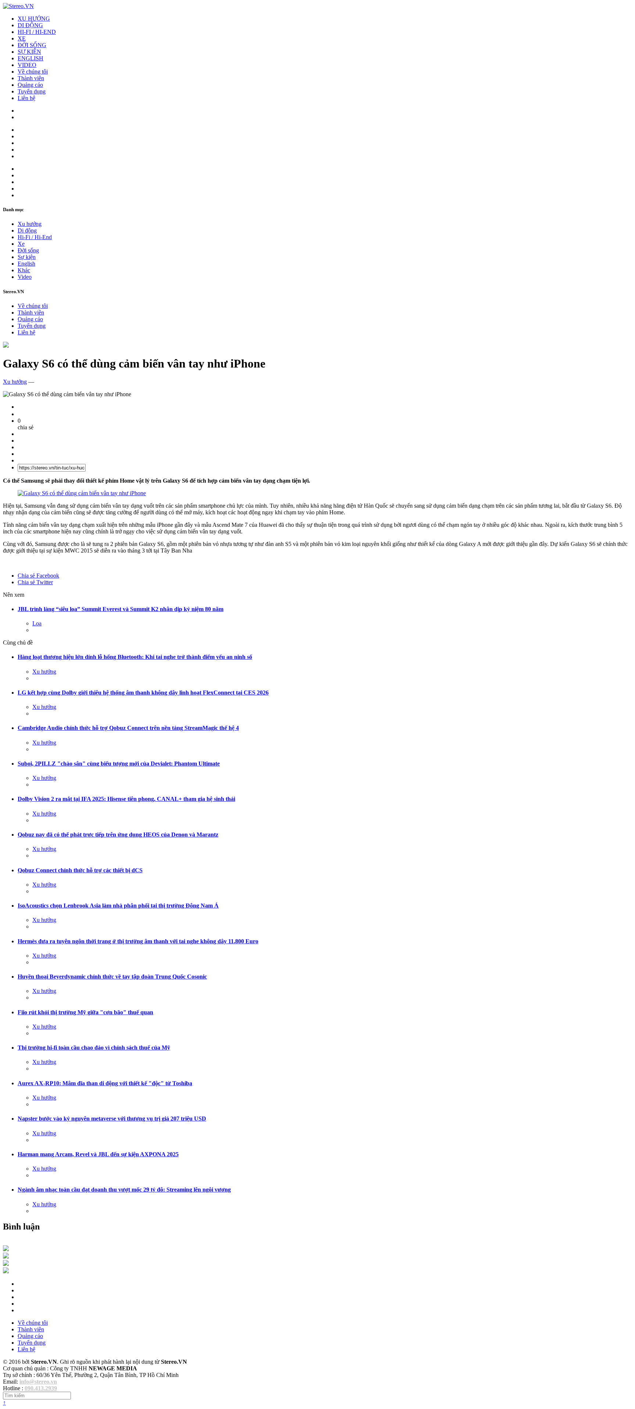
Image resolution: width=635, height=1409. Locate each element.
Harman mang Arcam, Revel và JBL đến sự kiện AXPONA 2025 (98, 1154)
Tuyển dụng (32, 91)
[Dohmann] (6, 1249)
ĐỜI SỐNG (32, 45)
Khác (24, 270)
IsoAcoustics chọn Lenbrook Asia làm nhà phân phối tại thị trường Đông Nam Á (118, 905)
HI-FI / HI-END (37, 32)
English (26, 263)
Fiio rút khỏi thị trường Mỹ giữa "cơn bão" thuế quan (85, 1012)
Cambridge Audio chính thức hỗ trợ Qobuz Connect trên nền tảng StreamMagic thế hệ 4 (128, 728)
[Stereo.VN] (18, 6)
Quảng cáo (30, 85)
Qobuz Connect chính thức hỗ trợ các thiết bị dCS (80, 870)
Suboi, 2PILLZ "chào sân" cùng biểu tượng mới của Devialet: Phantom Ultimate (119, 763)
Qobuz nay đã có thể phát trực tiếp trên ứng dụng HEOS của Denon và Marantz (118, 834)
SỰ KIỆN (29, 52)
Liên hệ (26, 98)
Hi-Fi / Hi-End (35, 237)
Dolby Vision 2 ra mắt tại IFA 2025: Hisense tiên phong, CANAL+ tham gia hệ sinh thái (126, 799)
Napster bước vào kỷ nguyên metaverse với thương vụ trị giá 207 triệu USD (112, 1118)
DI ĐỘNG (30, 25)
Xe (21, 244)
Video (25, 277)
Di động (27, 230)
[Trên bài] (6, 346)
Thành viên (31, 78)
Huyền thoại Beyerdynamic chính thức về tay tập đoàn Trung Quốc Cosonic (112, 976)
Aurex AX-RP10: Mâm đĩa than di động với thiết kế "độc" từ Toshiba (105, 1083)
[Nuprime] (6, 1264)
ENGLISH (30, 58)
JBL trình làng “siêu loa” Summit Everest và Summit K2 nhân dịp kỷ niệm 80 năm (120, 609)
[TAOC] (6, 1271)
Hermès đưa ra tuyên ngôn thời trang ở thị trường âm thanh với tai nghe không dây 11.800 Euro (138, 941)
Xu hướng (30, 224)
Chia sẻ (38, 575)
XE (22, 38)
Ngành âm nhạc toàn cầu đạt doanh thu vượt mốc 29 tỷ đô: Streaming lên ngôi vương (124, 1189)
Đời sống (28, 250)
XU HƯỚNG (34, 18)
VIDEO (27, 65)
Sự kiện (27, 257)
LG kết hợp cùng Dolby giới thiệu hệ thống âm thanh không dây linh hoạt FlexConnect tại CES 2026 (143, 692)
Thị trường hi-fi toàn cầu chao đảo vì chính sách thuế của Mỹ (94, 1047)
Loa (37, 623)
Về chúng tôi (33, 71)
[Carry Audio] (6, 1256)
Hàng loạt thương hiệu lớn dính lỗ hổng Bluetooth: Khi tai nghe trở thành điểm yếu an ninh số (135, 657)
